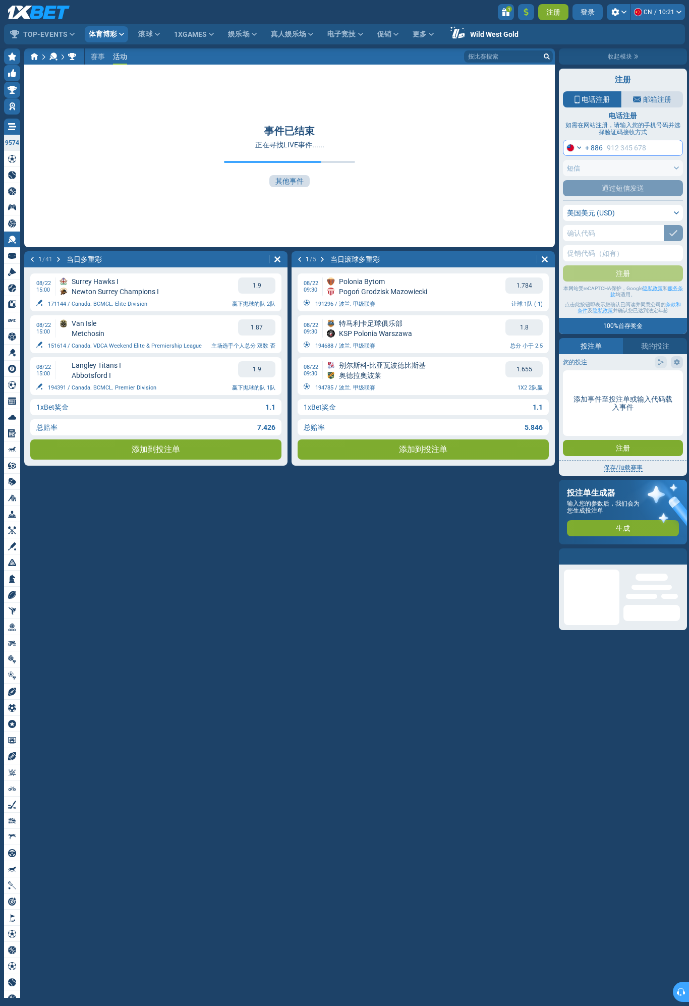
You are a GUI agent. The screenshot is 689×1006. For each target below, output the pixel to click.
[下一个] (58, 259)
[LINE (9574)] (34, 56)
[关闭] (679, 556)
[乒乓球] (53, 56)
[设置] (618, 12)
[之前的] (32, 259)
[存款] (526, 12)
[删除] (277, 259)
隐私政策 (653, 288)
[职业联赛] (72, 56)
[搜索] (547, 56)
